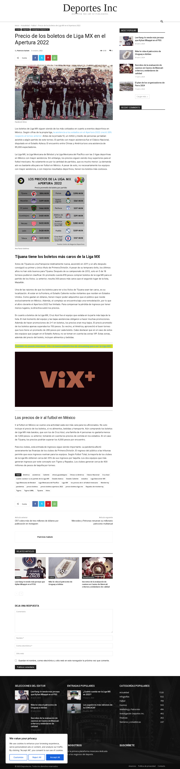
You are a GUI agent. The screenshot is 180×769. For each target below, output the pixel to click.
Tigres (18, 490)
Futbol (33, 25)
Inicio (17, 25)
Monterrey (105, 483)
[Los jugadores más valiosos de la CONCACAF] (74, 708)
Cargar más (141, 96)
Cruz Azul (105, 475)
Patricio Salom (23, 51)
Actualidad (25, 25)
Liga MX (65, 483)
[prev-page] (16, 594)
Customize (18, 757)
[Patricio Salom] (26, 536)
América (26, 475)
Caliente (46, 475)
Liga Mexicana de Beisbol (26, 483)
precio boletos (32, 486)
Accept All (55, 757)
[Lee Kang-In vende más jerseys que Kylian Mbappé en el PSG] (30, 568)
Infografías (25, 30)
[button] (161, 22)
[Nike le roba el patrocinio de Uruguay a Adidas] (64, 568)
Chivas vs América (77, 475)
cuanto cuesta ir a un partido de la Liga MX (32, 479)
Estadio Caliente (72, 479)
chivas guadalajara (59, 475)
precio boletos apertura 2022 (52, 486)
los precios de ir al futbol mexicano (84, 483)
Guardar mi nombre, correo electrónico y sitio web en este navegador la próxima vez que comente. (63, 660)
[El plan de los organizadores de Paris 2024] (126, 86)
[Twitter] (41, 58)
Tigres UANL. (29, 490)
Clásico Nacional (93, 475)
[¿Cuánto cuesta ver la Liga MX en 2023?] (74, 695)
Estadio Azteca (57, 479)
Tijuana (40, 490)
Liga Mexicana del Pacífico (49, 483)
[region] (37, 748)
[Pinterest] (48, 58)
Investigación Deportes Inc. (40, 30)
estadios (84, 479)
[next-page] (21, 594)
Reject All (36, 757)
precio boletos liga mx (74, 486)
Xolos (48, 490)
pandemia (20, 486)
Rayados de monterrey (95, 486)
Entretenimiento (88, 577)
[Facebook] (35, 58)
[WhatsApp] (54, 58)
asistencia (36, 475)
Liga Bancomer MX (98, 479)
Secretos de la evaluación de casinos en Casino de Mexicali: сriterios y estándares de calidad (96, 584)
